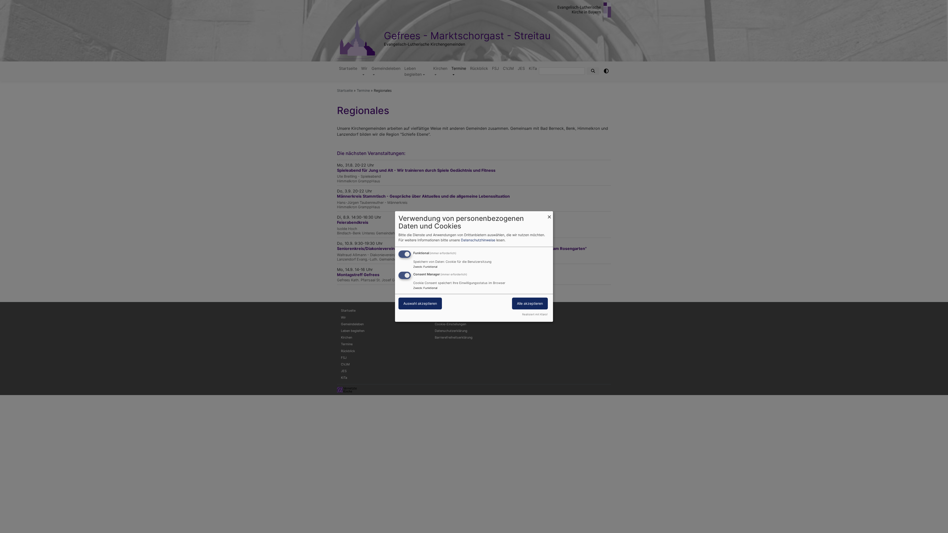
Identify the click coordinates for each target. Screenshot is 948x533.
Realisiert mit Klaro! (535, 314)
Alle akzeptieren (530, 303)
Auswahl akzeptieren (420, 303)
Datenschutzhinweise (478, 240)
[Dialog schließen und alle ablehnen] (549, 214)
